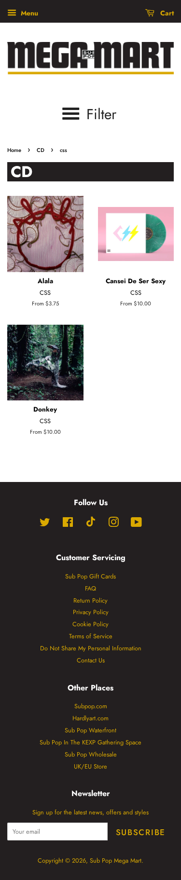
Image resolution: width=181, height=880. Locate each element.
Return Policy (90, 600)
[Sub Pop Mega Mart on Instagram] (113, 524)
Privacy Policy (91, 612)
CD (40, 150)
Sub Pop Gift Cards (90, 576)
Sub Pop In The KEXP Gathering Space (90, 742)
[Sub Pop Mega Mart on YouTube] (136, 524)
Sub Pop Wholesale (91, 754)
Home (14, 150)
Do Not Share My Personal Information (90, 648)
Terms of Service (90, 636)
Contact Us (91, 660)
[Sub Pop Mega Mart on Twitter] (45, 524)
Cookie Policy (90, 624)
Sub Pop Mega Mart (115, 860)
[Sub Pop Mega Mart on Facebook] (67, 524)
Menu (28, 13)
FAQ (90, 588)
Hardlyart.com (90, 718)
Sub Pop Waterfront (90, 730)
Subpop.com (90, 706)
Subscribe (141, 832)
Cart (166, 13)
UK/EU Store (90, 766)
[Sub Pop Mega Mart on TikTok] (90, 524)
